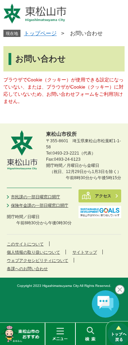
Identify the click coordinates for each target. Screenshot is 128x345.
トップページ (40, 33)
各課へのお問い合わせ (27, 268)
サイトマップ (84, 252)
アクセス (103, 196)
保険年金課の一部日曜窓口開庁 (39, 205)
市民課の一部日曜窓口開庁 (35, 197)
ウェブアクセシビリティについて (37, 260)
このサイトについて (25, 244)
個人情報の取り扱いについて (33, 252)
